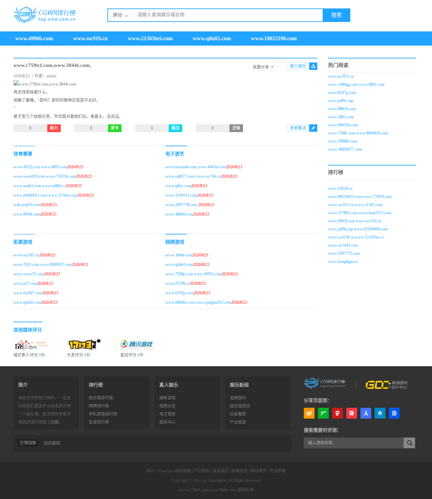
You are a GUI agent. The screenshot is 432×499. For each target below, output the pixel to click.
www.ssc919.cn (90, 38)
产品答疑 (277, 471)
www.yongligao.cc (343, 261)
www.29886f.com (342, 141)
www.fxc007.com (28, 293)
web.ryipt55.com (27, 204)
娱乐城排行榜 (101, 398)
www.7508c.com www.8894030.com (358, 133)
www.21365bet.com (150, 38)
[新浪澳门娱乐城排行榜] (325, 382)
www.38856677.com (345, 149)
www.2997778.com (181, 204)
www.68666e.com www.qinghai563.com (198, 302)
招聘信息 (240, 471)
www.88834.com (342, 108)
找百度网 (52, 443)
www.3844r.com (178, 255)
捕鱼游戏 (167, 398)
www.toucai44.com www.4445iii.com (195, 167)
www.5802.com (341, 117)
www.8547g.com (342, 92)
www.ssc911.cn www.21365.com (355, 204)
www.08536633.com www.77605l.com (360, 196)
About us (164, 471)
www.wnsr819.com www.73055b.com (45, 176)
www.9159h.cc (177, 283)
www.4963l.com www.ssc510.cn (354, 221)
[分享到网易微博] (337, 413)
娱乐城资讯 (240, 406)
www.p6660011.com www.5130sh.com (46, 195)
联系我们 (221, 471)
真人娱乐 (298, 66)
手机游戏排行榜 (103, 414)
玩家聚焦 (238, 414)
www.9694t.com (27, 214)
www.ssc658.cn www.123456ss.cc (356, 237)
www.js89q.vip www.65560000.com (357, 229)
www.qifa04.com (179, 264)
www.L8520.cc (340, 188)
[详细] (54, 422)
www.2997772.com (344, 253)
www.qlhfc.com (178, 185)
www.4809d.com (179, 214)
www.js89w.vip (340, 100)
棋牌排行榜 (99, 406)
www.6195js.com (179, 293)
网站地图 (183, 471)
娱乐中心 (167, 422)
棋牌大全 (167, 406)
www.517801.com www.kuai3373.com (359, 212)
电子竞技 (167, 414)
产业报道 (238, 422)
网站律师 (258, 471)
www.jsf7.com (25, 283)
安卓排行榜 (99, 422)
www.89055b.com (343, 125)
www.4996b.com (34, 38)
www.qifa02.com (212, 38)
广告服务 (202, 471)
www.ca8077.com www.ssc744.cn (193, 176)
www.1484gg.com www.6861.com (356, 84)
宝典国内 (238, 398)
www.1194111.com (181, 195)
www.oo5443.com (343, 245)
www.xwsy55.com (29, 274)
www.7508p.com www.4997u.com (193, 274)
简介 (150, 471)
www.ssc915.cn (341, 76)
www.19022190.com (274, 38)
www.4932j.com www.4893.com (40, 167)
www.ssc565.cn (26, 255)
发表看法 (298, 128)
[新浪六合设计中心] (387, 382)
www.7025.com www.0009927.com (43, 264)
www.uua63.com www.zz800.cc (39, 185)
